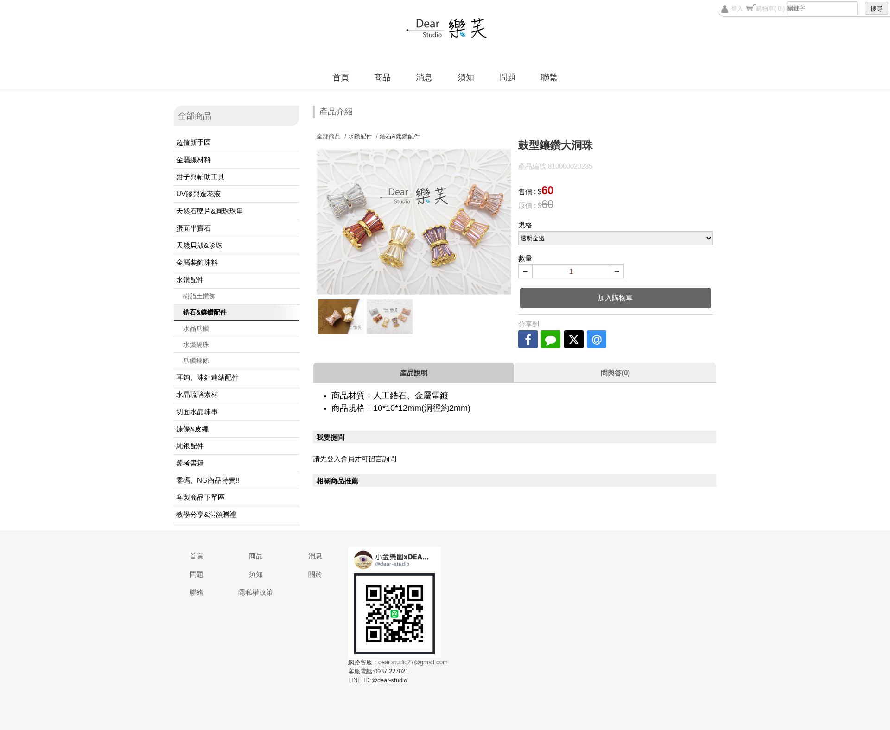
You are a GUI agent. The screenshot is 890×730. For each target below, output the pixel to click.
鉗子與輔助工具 (200, 177)
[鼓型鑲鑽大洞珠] (341, 316)
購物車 (770, 8)
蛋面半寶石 (193, 228)
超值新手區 (193, 142)
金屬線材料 (193, 160)
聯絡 (196, 592)
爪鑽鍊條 (196, 360)
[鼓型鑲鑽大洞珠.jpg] (389, 316)
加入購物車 (615, 298)
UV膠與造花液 (198, 194)
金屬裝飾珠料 (197, 262)
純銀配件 (190, 446)
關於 (315, 574)
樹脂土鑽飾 (199, 296)
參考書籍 (190, 463)
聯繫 (549, 77)
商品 (382, 77)
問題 (507, 77)
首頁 (340, 77)
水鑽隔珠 (196, 344)
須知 (466, 77)
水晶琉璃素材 (197, 394)
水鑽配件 (190, 279)
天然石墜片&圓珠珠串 (209, 211)
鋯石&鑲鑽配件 (205, 312)
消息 (424, 77)
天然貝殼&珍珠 (199, 245)
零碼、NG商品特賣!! (207, 480)
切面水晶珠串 (197, 411)
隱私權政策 (255, 592)
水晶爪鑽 (196, 328)
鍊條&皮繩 (192, 429)
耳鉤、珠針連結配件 (207, 377)
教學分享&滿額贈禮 (206, 514)
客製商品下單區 (200, 497)
